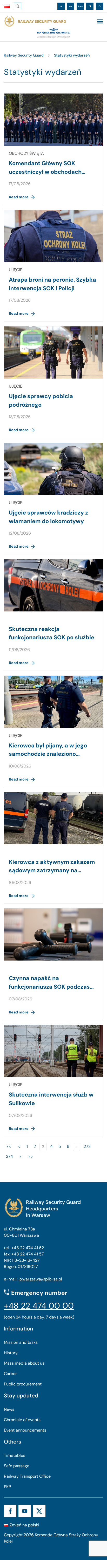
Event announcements (25, 1430)
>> (30, 1156)
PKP (7, 1486)
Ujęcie (15, 270)
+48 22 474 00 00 (39, 1305)
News (9, 1409)
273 (87, 1146)
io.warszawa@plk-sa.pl (40, 1279)
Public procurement (23, 1384)
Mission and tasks (21, 1342)
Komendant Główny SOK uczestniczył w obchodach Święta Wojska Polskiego (45, 171)
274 (9, 1156)
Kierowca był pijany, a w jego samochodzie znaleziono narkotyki (48, 754)
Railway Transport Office (27, 1476)
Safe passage (16, 1466)
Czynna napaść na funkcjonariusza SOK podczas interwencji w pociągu (49, 986)
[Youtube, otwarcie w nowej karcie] (24, 1511)
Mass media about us (24, 1363)
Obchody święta (26, 153)
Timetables (14, 1455)
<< (8, 1146)
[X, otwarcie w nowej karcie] (39, 1511)
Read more (19, 197)
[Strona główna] (35, 21)
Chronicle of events (22, 1419)
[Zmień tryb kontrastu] (89, 6)
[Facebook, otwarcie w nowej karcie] (10, 1511)
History (11, 1352)
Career (10, 1373)
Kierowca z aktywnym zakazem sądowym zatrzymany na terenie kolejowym (52, 870)
